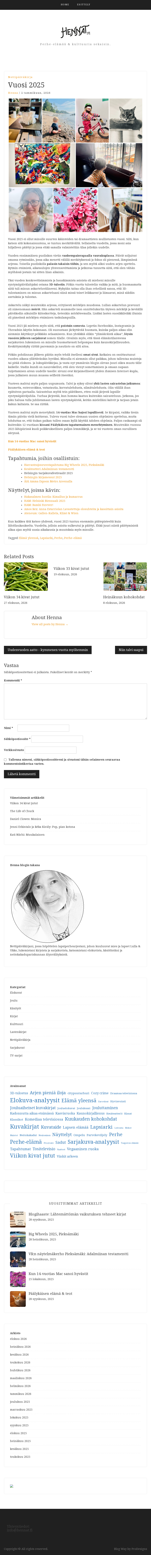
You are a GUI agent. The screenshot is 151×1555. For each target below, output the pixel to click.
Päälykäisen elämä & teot (26, 449)
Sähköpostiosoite (17, 739)
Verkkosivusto (14, 750)
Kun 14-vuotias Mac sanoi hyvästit (32, 441)
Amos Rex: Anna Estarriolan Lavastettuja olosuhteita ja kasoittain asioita (73, 509)
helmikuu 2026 (20, 1386)
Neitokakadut (28, 1135)
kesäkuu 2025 (19, 1448)
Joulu (13, 1000)
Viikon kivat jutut (32, 1156)
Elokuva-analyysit (35, 1100)
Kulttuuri (16, 1024)
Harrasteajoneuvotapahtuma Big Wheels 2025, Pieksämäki (64, 464)
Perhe (58, 538)
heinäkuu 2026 (20, 1346)
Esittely (83, 4)
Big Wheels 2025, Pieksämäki (54, 1234)
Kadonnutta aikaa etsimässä (32, 1113)
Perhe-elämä (73, 538)
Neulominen (45, 1135)
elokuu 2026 (18, 1338)
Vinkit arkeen (67, 1156)
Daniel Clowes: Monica (25, 819)
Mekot (128, 1128)
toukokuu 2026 (20, 1362)
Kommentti (13, 680)
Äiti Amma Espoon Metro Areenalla (48, 481)
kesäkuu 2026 (19, 1354)
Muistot (14, 1135)
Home (65, 4)
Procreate (49, 1143)
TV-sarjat (16, 1055)
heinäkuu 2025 (20, 1441)
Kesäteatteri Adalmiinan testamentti (49, 469)
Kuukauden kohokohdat (91, 1119)
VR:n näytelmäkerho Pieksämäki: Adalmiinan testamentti (78, 1254)
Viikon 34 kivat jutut (22, 597)
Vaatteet (61, 1149)
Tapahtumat (20, 1149)
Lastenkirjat (18, 1032)
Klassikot (16, 1119)
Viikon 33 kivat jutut (71, 568)
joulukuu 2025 (20, 1401)
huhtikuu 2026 (20, 1370)
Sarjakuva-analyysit (93, 1142)
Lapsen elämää (75, 1127)
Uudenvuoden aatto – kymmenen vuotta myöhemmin (48, 650)
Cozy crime (100, 1093)
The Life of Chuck (22, 811)
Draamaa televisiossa (123, 1093)
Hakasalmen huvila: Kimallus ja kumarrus (53, 496)
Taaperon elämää (129, 1143)
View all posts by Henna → (50, 624)
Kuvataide (51, 1127)
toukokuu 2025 (20, 1456)
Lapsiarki (46, 538)
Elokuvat (16, 992)
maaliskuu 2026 (21, 1378)
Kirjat (14, 1016)
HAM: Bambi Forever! (38, 505)
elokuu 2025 (18, 1433)
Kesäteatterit (114, 1113)
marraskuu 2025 (21, 1409)
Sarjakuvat (17, 1047)
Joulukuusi (83, 1108)
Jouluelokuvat (66, 1108)
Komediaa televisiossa (44, 1119)
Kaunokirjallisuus (91, 1113)
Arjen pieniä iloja (48, 1092)
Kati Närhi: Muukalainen (27, 834)
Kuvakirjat (24, 1126)
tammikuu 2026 (20, 1393)
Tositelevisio (44, 1149)
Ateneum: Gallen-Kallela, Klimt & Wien (51, 513)
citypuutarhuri (78, 1093)
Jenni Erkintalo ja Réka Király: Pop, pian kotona (42, 826)
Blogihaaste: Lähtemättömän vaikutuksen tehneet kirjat (77, 1214)
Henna (13, 92)
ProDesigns (139, 1548)
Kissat (128, 1113)
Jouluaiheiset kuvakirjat (33, 1107)
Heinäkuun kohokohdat (124, 597)
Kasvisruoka (65, 1113)
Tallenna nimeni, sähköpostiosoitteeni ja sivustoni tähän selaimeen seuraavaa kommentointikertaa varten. (62, 761)
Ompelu (79, 1135)
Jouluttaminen (105, 1108)
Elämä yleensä (28, 538)
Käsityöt (15, 1008)
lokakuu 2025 (19, 1417)
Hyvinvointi (118, 1101)
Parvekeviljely (97, 1135)
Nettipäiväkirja (20, 77)
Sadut (60, 1142)
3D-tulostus (19, 1093)
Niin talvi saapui (131, 650)
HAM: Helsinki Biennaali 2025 (44, 500)
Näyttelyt (62, 1134)
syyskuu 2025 (19, 1425)
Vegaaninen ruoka (83, 1149)
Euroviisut (103, 1101)
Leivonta (118, 1128)
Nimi (8, 728)
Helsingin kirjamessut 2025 (43, 477)
